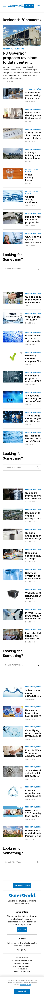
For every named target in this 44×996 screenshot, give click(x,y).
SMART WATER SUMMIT (22, 966)
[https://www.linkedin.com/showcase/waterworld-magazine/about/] (21, 950)
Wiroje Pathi (32, 27)
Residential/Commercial (13, 49)
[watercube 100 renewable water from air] (13, 594)
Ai (17, 90)
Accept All (22, 991)
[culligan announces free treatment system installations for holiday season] (13, 534)
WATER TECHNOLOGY (22, 972)
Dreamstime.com (31, 28)
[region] (22, 986)
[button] (4, 6)
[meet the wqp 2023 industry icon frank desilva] (13, 811)
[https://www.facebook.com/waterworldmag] (18, 950)
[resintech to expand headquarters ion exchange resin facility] (13, 514)
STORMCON (22, 969)
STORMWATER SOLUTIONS (22, 960)
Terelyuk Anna (14, 92)
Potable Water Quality (31, 170)
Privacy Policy (25, 985)
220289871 (22, 27)
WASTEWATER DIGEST (22, 963)
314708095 (11, 90)
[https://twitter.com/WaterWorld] (25, 950)
